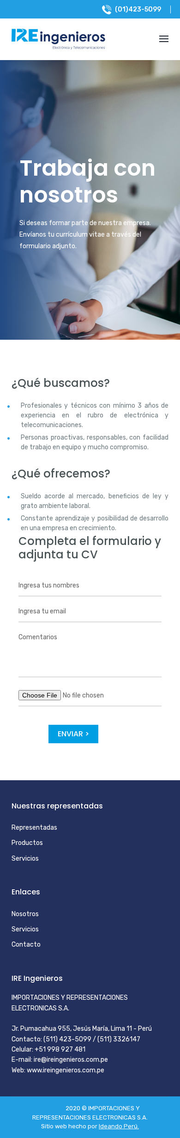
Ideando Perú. (119, 1126)
